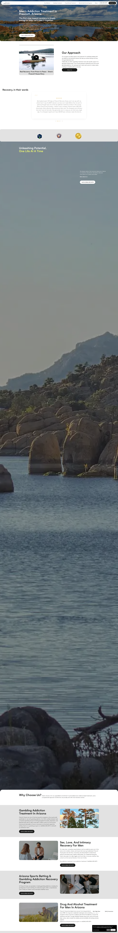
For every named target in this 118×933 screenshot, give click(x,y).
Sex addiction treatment (66, 861)
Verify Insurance (109, 911)
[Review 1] (55, 121)
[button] (47, 3)
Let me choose (96, 929)
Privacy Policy (109, 927)
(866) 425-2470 (103, 2)
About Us (69, 70)
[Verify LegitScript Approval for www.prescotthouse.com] (39, 136)
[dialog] (104, 928)
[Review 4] (60, 121)
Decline (108, 929)
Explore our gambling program (31, 825)
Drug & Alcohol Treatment (70, 3)
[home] (6, 3)
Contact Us (112, 3)
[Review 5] (62, 121)
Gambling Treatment (57, 3)
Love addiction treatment (79, 861)
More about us (83, 176)
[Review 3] (59, 121)
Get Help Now (96, 911)
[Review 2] (57, 121)
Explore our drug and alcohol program (70, 921)
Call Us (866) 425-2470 (27, 35)
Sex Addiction (47, 3)
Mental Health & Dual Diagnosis (85, 3)
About (96, 3)
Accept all (113, 929)
